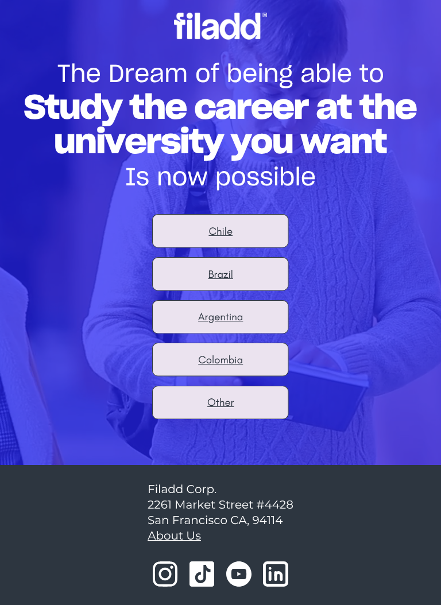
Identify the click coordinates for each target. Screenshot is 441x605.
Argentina (220, 316)
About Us (174, 536)
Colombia (220, 359)
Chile (220, 231)
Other (220, 402)
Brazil (220, 274)
